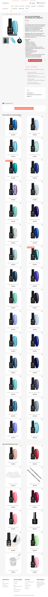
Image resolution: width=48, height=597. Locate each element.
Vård (27, 8)
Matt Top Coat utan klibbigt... (34, 527)
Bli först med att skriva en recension (25, 108)
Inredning (21, 8)
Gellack (22, 6)
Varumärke (29, 93)
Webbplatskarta (17, 589)
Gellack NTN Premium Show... (34, 284)
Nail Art (33, 6)
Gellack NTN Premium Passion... (35, 505)
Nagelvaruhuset (18, 595)
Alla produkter (5, 586)
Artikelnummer (30, 94)
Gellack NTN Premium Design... (13, 176)
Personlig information (29, 582)
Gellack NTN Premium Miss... (13, 527)
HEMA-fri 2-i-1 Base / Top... (13, 548)
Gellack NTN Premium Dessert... (35, 327)
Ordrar (26, 583)
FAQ (14, 588)
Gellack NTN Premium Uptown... (13, 284)
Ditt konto (27, 579)
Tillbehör (14, 8)
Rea (3, 582)
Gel (12, 6)
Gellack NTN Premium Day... (13, 462)
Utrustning (40, 6)
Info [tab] (28, 89)
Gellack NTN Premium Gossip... (35, 133)
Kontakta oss (5, 3)
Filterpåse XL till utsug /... (13, 483)
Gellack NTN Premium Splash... (35, 349)
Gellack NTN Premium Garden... (35, 154)
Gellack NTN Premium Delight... (13, 327)
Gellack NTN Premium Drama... (13, 154)
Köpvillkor (16, 582)
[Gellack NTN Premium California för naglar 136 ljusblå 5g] (6, 40)
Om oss (15, 583)
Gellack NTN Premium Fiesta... (13, 241)
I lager (28, 96)
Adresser (27, 586)
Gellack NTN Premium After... (34, 219)
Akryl (16, 6)
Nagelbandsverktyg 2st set (35, 483)
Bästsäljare (4, 585)
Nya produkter (5, 583)
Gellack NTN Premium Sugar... (13, 262)
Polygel (28, 6)
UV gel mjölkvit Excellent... (13, 570)
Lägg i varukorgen (35, 60)
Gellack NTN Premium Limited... (35, 262)
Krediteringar (28, 585)
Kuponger (27, 588)
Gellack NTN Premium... (13, 133)
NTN (33, 93)
